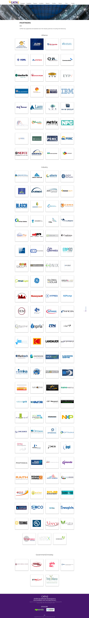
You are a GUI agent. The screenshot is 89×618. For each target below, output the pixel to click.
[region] (21, 44)
